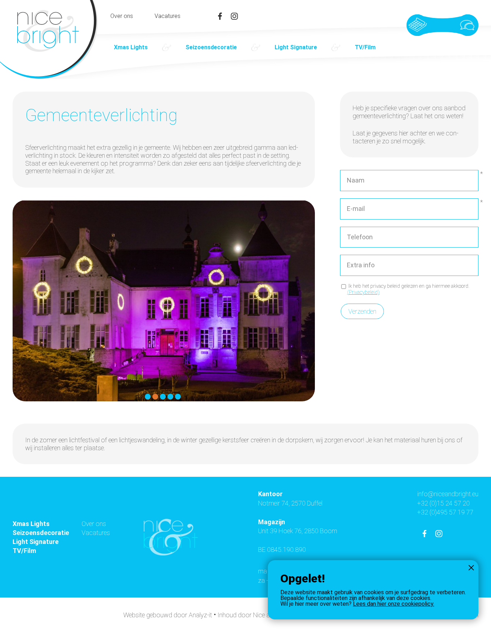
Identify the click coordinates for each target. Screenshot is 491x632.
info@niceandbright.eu (447, 494)
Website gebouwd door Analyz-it (168, 615)
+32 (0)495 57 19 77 (445, 512)
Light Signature (296, 47)
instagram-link (234, 16)
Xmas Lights (131, 47)
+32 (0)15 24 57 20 (443, 503)
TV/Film (365, 47)
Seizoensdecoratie (211, 47)
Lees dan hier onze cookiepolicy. (393, 603)
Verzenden (362, 311)
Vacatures (167, 16)
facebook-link (220, 16)
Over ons (121, 16)
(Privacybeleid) (363, 292)
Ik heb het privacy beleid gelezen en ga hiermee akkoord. (408, 289)
